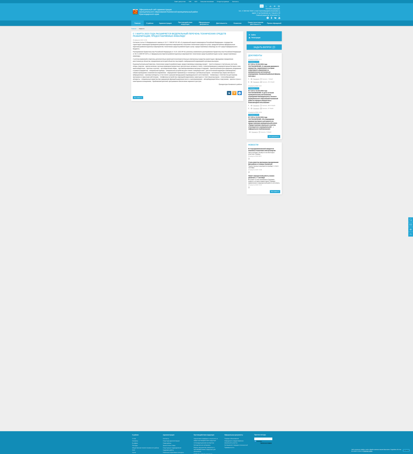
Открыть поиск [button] (266, 7)
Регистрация (255, 38)
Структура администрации (171, 441)
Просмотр (256, 79)
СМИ (133, 450)
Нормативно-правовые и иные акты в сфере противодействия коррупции (206, 440)
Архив (134, 452)
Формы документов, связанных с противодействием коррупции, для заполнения (205, 449)
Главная (133, 29)
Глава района (167, 443)
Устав (134, 438)
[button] (150, 23)
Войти (253, 35)
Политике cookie (367, 451)
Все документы (274, 136)
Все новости (138, 97)
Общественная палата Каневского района (145, 448)
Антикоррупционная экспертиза (204, 443)
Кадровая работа (168, 450)
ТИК (190, 1)
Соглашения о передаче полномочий (236, 445)
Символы (135, 441)
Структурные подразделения (172, 448)
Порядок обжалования (231, 438)
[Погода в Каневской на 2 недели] (266, 443)
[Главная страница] (135, 12)
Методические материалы (202, 445)
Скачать (264, 79)
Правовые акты (254, 62)
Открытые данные (223, 1)
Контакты (235, 1)
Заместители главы (169, 445)
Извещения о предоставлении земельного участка (233, 442)
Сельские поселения (207, 1)
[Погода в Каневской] (263, 438)
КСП (196, 1)
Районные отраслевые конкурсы (173, 452)
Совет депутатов (179, 1)
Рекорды (135, 445)
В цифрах (135, 443)
